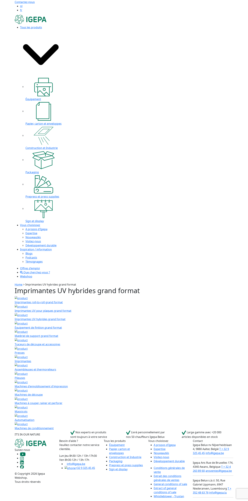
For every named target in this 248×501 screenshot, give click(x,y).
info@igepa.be (76, 464)
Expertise (31, 233)
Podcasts (31, 257)
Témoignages (34, 261)
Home (18, 284)
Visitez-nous (33, 241)
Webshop (26, 276)
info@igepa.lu (218, 492)
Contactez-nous (25, 2)
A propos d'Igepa (36, 229)
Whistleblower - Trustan (169, 496)
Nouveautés (33, 237)
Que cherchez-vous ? (36, 272)
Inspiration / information (36, 249)
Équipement (117, 445)
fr (21, 10)
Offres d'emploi (30, 268)
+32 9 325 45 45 (85, 468)
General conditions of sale (170, 484)
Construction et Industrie (125, 457)
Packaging (115, 461)
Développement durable (41, 245)
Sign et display (118, 469)
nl (21, 6)
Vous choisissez (30, 225)
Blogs (29, 253)
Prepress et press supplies (126, 465)
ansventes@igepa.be (218, 471)
